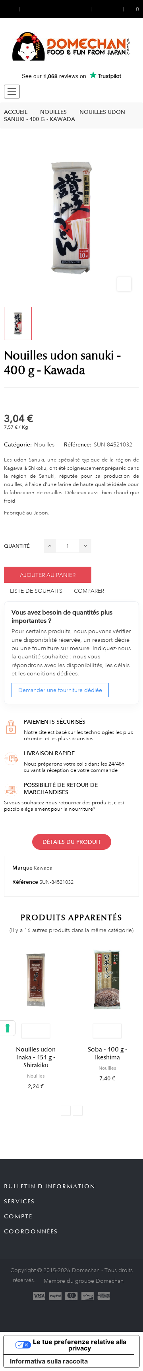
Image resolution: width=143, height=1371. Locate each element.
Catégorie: (18, 444)
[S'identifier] (86, 9)
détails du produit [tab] (72, 841)
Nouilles (44, 444)
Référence (25, 881)
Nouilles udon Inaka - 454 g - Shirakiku (36, 1057)
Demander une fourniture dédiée (60, 690)
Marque (22, 867)
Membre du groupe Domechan (84, 1280)
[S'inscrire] (99, 9)
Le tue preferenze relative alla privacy (79, 1345)
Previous (66, 1111)
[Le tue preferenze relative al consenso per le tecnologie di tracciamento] (7, 1028)
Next (78, 1111)
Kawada (43, 868)
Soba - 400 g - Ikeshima (107, 1053)
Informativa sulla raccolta (49, 1361)
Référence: (77, 444)
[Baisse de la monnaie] (11, 9)
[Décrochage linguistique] (26, 9)
